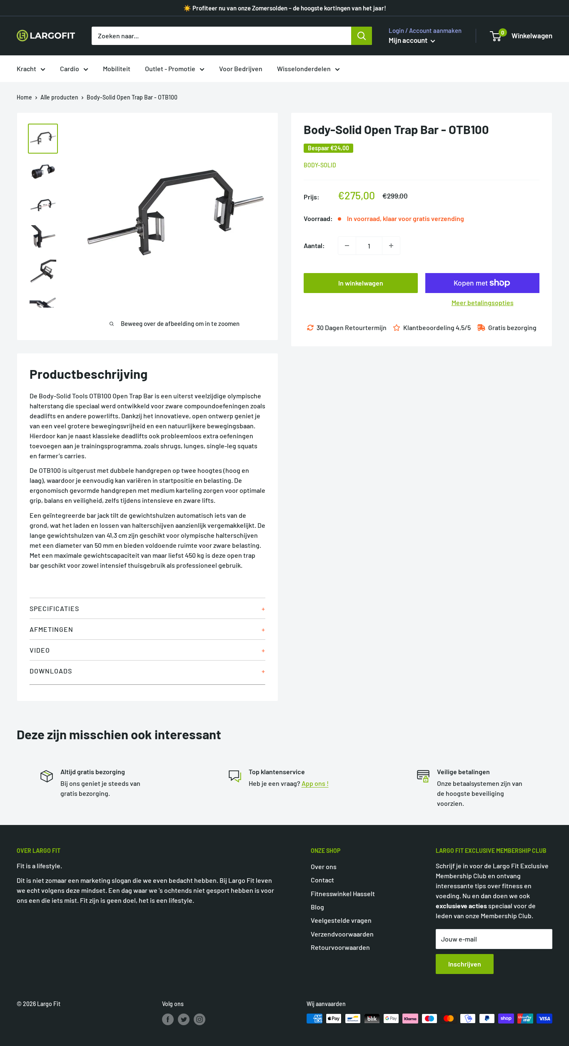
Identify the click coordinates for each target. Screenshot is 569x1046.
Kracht (26, 68)
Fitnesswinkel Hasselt (343, 893)
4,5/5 (463, 327)
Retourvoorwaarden (340, 947)
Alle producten (59, 97)
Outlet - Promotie (170, 68)
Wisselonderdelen (304, 68)
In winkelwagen (360, 283)
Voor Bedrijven (240, 68)
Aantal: (314, 245)
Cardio (69, 68)
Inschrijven (464, 964)
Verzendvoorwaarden (342, 934)
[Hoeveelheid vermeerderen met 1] (391, 245)
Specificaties (54, 608)
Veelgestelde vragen (341, 920)
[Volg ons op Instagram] (199, 1019)
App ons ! (315, 783)
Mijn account (409, 40)
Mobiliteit (116, 68)
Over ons (324, 866)
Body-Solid (320, 165)
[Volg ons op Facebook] (168, 1019)
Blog (317, 907)
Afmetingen (51, 629)
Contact (322, 880)
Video (40, 650)
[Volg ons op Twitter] (184, 1019)
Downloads (51, 671)
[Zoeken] (361, 36)
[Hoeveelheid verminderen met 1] (347, 245)
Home (24, 97)
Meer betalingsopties (483, 302)
